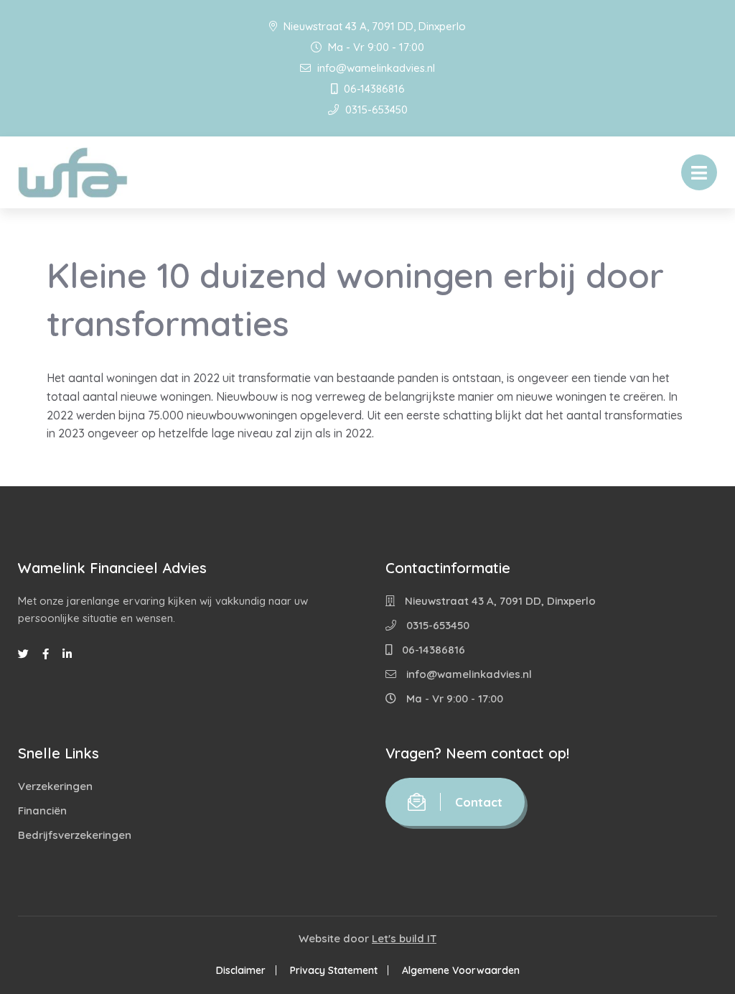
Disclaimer (241, 970)
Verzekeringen (55, 786)
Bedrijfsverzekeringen (74, 835)
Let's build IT (404, 938)
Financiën (42, 810)
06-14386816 (373, 89)
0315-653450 (375, 109)
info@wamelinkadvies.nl (374, 68)
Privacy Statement (334, 970)
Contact (478, 801)
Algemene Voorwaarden (461, 970)
